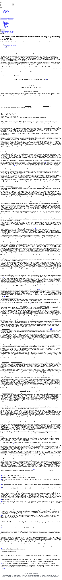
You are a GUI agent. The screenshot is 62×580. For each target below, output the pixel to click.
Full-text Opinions (3, 568)
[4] (1, 484)
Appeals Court (5, 22)
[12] (1, 531)
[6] (54, 256)
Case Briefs (5, 24)
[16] (1, 563)
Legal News (5, 27)
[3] (1, 479)
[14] (46, 352)
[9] (14, 286)
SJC (3, 21)
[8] (1, 507)
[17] (1, 565)
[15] (45, 432)
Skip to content (3, 1)
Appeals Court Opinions (7, 47)
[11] (1, 527)
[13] (1, 548)
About (4, 25)
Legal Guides (5, 26)
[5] (1, 487)
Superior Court (6, 23)
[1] (46, 79)
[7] (1, 501)
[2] (1, 477)
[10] (39, 289)
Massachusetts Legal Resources (6, 19)
